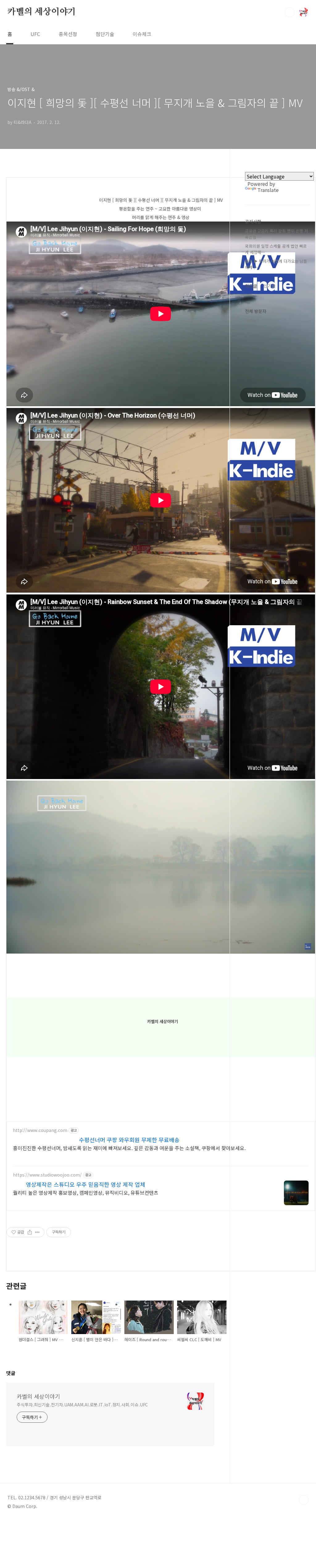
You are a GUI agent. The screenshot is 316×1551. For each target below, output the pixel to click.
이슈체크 (142, 34)
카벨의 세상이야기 (41, 12)
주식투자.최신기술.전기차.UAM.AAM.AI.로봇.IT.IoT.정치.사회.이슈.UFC (82, 1404)
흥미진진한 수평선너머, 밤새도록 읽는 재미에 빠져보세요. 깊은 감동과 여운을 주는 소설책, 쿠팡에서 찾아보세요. (129, 1147)
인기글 (270, 286)
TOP (304, 1500)
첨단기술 (105, 34)
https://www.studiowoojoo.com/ (47, 1174)
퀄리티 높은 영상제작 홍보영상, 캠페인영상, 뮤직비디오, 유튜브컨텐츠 (85, 1192)
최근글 (251, 286)
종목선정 (68, 34)
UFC (35, 34)
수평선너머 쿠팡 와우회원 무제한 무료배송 (129, 1139)
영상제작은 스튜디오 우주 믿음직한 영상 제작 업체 (85, 1184)
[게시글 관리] (37, 1232)
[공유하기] (30, 1232)
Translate (268, 190)
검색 (289, 12)
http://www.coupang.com (40, 1130)
